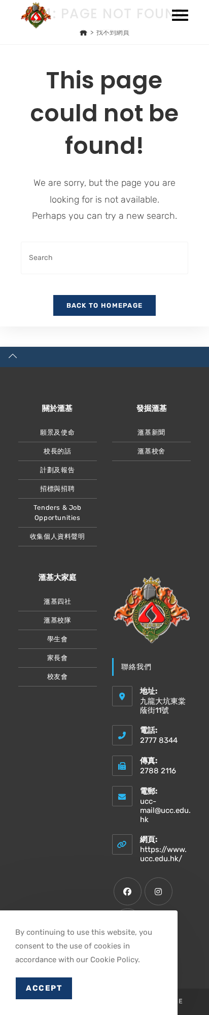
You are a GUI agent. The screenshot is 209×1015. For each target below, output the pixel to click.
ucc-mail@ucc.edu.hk (165, 810)
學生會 (57, 639)
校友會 (57, 676)
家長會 (57, 658)
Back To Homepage (104, 305)
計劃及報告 (57, 470)
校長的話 (57, 451)
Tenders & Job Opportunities (57, 512)
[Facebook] (128, 891)
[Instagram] (158, 891)
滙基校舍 (151, 451)
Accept (44, 988)
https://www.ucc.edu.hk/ (163, 854)
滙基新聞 (151, 432)
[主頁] (83, 32)
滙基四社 (57, 601)
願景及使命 (57, 432)
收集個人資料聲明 (57, 536)
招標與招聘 (57, 489)
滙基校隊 (57, 620)
